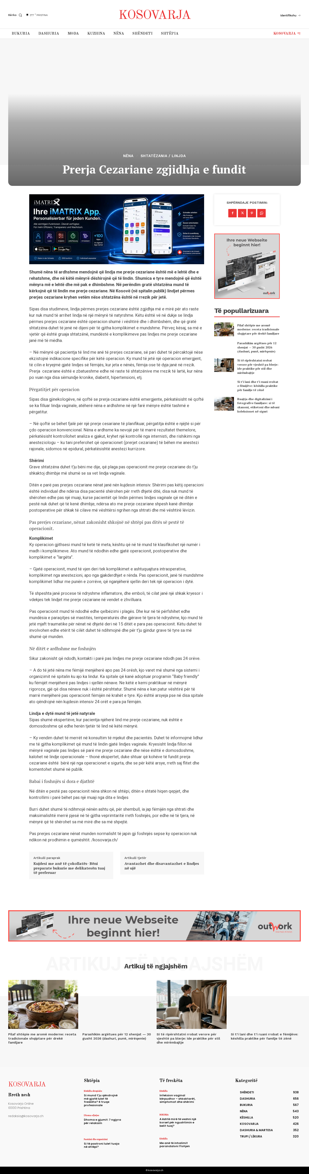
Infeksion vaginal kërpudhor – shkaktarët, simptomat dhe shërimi (177, 1098)
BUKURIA (164, 1114)
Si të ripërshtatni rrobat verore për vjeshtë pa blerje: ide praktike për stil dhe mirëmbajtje (257, 366)
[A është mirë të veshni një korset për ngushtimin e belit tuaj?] (212, 1122)
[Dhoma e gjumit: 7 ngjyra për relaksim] (136, 1123)
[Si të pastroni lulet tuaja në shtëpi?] (136, 1147)
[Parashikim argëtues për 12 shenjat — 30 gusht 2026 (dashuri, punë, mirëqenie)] (224, 347)
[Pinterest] (252, 213)
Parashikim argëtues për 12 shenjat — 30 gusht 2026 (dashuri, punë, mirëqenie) (256, 347)
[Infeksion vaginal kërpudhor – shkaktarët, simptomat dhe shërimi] (212, 1099)
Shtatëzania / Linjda (163, 156)
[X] (242, 213)
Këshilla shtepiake (93, 1091)
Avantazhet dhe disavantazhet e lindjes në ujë (161, 865)
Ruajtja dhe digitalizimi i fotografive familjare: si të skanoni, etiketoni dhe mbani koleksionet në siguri (258, 405)
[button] (16, 15)
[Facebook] (232, 213)
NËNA (128, 156)
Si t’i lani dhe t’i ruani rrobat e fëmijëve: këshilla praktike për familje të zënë (257, 386)
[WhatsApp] (261, 213)
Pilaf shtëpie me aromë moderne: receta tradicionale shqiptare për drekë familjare (258, 329)
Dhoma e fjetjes (91, 1115)
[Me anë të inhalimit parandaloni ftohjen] (212, 1146)
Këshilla (164, 1091)
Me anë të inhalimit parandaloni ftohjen (175, 1144)
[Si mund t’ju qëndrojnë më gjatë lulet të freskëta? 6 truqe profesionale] (136, 1099)
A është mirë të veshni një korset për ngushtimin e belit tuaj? (178, 1122)
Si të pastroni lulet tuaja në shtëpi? (101, 1145)
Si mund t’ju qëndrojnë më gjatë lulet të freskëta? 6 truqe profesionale (101, 1100)
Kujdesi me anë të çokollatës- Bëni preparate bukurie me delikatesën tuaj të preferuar (69, 868)
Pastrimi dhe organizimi (96, 1139)
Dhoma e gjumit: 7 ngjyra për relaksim (102, 1121)
